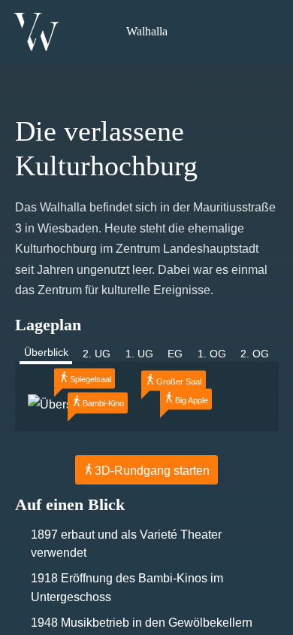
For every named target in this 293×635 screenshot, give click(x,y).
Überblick (46, 352)
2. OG (254, 354)
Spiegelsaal (90, 379)
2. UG (96, 354)
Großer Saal (178, 381)
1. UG (139, 354)
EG (175, 354)
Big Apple (191, 400)
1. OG (212, 354)
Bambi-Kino (103, 404)
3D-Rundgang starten (152, 470)
